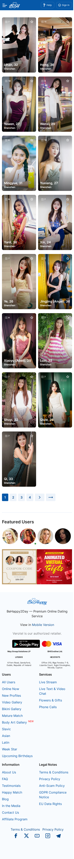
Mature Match (12, 716)
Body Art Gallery (14, 722)
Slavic (6, 729)
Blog (5, 799)
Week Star (9, 749)
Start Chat (61, 852)
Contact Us (10, 812)
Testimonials (11, 786)
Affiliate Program (14, 819)
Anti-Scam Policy (52, 786)
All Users (8, 682)
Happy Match (12, 792)
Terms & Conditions (53, 772)
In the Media (11, 806)
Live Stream (48, 682)
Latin (5, 742)
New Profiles (11, 695)
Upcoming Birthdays (17, 756)
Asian (6, 736)
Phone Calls (48, 707)
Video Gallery (12, 702)
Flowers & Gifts (50, 700)
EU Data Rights (50, 804)
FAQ (5, 779)
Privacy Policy (49, 779)
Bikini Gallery (11, 709)
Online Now (10, 689)
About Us (9, 772)
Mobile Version (43, 625)
